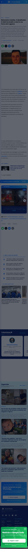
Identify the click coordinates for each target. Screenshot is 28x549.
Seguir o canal (15, 540)
